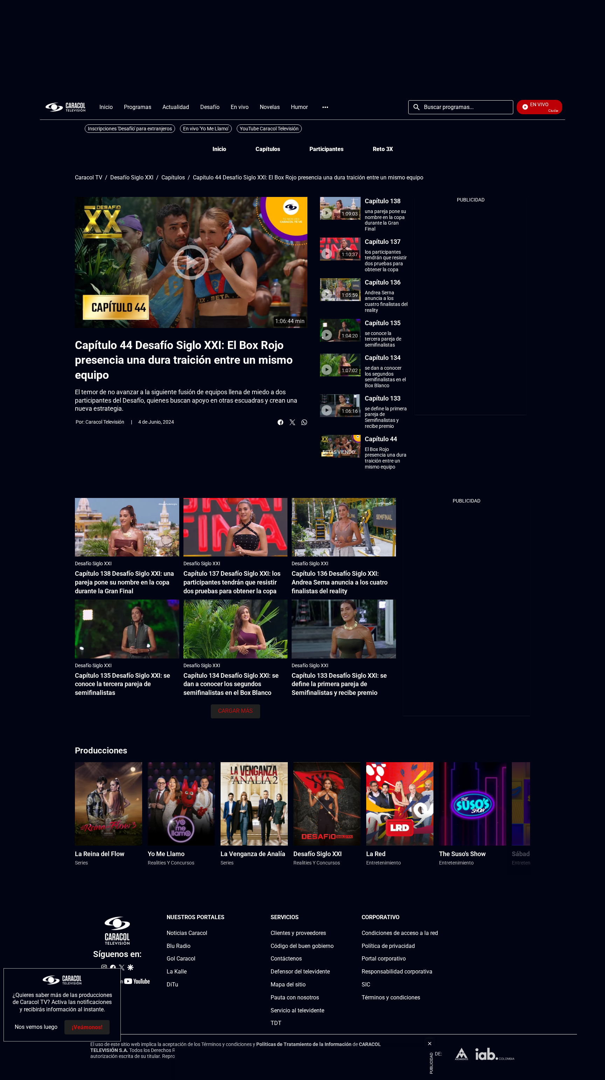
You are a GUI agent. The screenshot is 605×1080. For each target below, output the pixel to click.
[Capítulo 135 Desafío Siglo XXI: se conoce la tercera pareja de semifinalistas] (127, 629)
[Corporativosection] (436, 917)
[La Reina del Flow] (108, 804)
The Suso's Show (462, 853)
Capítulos (268, 149)
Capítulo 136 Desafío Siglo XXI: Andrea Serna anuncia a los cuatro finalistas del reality (340, 582)
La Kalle (177, 971)
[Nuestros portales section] (226, 917)
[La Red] (399, 804)
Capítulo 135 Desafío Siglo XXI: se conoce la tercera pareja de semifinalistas (122, 684)
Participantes (326, 149)
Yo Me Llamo (166, 853)
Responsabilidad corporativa (397, 971)
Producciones (101, 751)
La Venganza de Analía (253, 853)
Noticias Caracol (187, 932)
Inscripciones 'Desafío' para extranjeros (130, 128)
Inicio (219, 149)
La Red (375, 853)
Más (325, 107)
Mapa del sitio (288, 984)
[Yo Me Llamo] (181, 804)
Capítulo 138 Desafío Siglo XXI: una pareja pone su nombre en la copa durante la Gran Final (124, 582)
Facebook (280, 422)
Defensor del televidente (300, 971)
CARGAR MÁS (235, 711)
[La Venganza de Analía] (254, 804)
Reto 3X (383, 149)
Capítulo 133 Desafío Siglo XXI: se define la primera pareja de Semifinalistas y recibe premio (339, 684)
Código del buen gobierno (302, 945)
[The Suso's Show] (472, 804)
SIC (366, 984)
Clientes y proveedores (298, 932)
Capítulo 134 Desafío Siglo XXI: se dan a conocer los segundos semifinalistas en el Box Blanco (231, 684)
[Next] (506, 818)
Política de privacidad (388, 945)
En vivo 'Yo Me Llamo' (206, 128)
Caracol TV (88, 178)
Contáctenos (286, 958)
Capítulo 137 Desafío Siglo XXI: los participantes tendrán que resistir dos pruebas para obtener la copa (231, 582)
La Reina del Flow (99, 853)
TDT (276, 1023)
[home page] (65, 107)
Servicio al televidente (297, 1010)
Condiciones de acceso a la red (400, 932)
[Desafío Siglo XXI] (327, 804)
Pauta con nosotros (295, 997)
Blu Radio (178, 945)
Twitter (292, 422)
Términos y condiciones (391, 997)
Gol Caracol (181, 958)
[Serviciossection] (331, 917)
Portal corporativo (384, 958)
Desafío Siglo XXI (131, 178)
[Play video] (191, 262)
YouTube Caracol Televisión (269, 128)
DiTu (172, 984)
